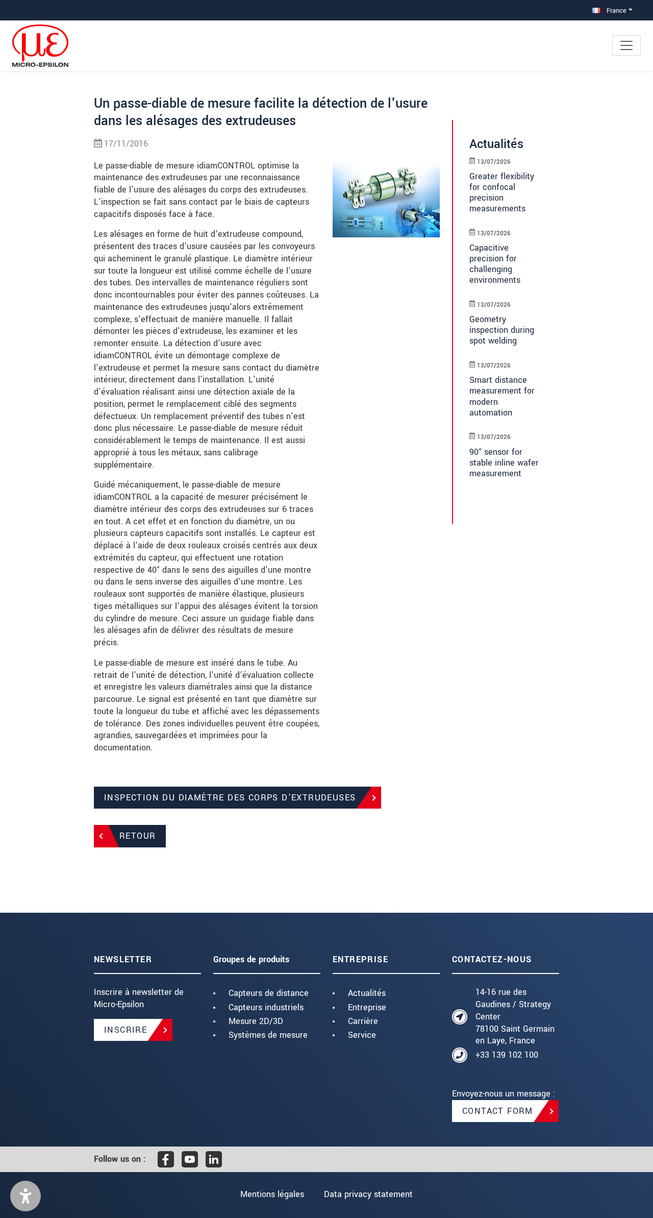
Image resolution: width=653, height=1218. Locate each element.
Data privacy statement (368, 1194)
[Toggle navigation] (626, 45)
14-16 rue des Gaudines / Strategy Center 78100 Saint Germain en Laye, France (515, 1016)
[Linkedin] (214, 1159)
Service (362, 1035)
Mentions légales (272, 1194)
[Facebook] (166, 1159)
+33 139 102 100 (506, 1055)
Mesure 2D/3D (256, 1021)
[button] (25, 1196)
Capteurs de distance (269, 993)
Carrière (363, 1021)
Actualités (367, 993)
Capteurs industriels (266, 1007)
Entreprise (367, 1007)
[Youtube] (190, 1159)
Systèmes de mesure (268, 1035)
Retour (137, 836)
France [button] (615, 10)
